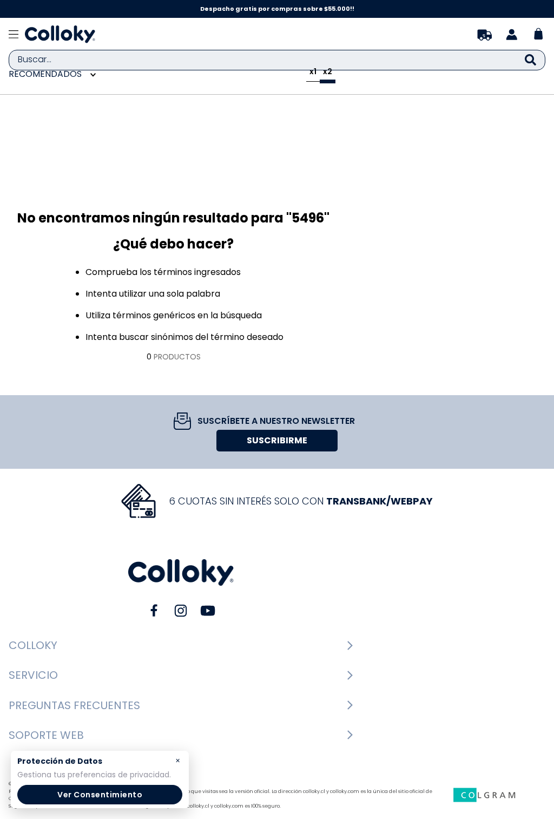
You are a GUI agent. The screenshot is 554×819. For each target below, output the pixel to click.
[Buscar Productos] (530, 60)
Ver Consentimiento (99, 794)
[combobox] (277, 60)
